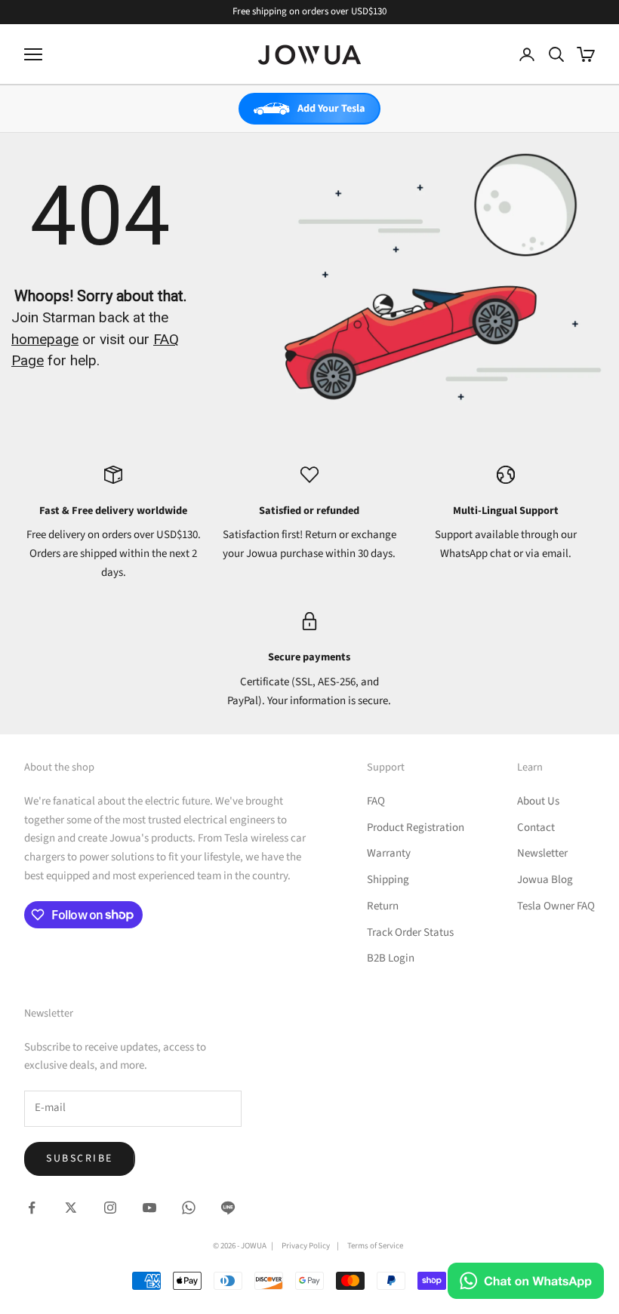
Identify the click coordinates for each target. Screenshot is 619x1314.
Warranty (389, 853)
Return (383, 906)
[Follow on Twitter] (71, 1207)
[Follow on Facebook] (31, 1207)
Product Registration (415, 827)
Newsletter (542, 853)
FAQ (376, 801)
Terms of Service (375, 1245)
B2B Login (390, 958)
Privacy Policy (306, 1245)
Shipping (388, 880)
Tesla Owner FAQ (556, 906)
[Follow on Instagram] (110, 1207)
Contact (536, 827)
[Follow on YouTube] (149, 1207)
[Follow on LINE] (228, 1207)
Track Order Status (410, 932)
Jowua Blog (545, 880)
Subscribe (79, 1158)
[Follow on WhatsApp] (188, 1207)
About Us (538, 801)
